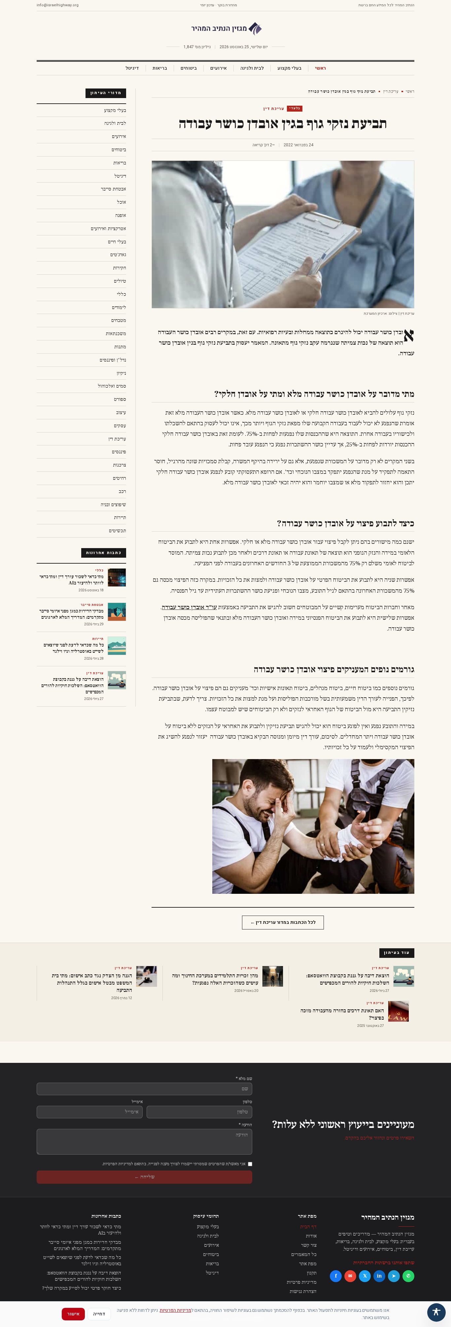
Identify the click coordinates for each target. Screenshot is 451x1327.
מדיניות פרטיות (302, 1282)
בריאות (160, 68)
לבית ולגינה (252, 68)
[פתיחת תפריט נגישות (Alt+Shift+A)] (436, 1312)
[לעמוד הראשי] (225, 29)
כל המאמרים (304, 1254)
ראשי (320, 68)
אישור (73, 1313)
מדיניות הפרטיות (175, 1310)
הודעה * (245, 1125)
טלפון (247, 1102)
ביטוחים (189, 68)
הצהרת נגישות (303, 1291)
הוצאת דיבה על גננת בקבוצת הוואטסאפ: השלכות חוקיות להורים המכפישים (84, 1276)
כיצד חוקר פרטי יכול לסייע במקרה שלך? (81, 1288)
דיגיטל (132, 68)
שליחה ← (144, 1177)
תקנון (312, 1273)
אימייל (137, 1102)
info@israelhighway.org (58, 5)
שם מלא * (244, 1078)
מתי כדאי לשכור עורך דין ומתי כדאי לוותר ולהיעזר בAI (80, 1230)
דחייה (99, 1313)
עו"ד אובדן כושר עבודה (189, 607)
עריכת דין (391, 91)
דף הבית (308, 1227)
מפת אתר (308, 1264)
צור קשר (309, 1245)
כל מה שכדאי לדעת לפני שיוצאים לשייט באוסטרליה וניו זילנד (82, 1261)
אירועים (218, 68)
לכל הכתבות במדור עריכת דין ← (283, 922)
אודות (311, 1236)
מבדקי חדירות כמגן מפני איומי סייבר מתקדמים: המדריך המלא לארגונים (85, 1245)
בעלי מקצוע (289, 68)
